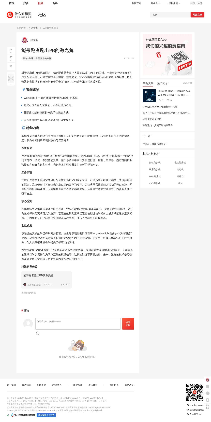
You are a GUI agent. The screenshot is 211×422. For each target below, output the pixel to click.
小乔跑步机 (155, 183)
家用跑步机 (155, 169)
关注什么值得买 (197, 410)
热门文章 (162, 83)
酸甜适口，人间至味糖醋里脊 (158, 125)
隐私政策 (129, 385)
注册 (199, 3)
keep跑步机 (155, 176)
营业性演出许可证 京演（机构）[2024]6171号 (27, 401)
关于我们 (11, 385)
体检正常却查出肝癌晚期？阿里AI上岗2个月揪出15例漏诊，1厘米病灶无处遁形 (174, 93)
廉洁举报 (93, 385)
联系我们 (26, 385)
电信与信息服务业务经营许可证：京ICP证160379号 (57, 398)
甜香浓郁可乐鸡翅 (152, 119)
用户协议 (114, 385)
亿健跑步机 (155, 162)
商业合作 (155, 3)
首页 (11, 3)
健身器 (180, 176)
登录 (192, 3)
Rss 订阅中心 (196, 414)
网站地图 (56, 385)
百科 (55, 3)
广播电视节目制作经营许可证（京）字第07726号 (28, 404)
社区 (40, 3)
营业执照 (102, 401)
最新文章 (148, 83)
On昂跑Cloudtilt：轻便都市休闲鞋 (160, 106)
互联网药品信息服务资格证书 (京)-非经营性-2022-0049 (72, 401)
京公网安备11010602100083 (20, 398)
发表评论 (128, 323)
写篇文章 (197, 14)
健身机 (180, 169)
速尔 (180, 183)
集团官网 (136, 3)
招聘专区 (41, 385)
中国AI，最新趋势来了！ (155, 144)
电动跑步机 (180, 162)
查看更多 (187, 83)
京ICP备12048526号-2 (92, 398)
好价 (26, 3)
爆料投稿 (173, 3)
